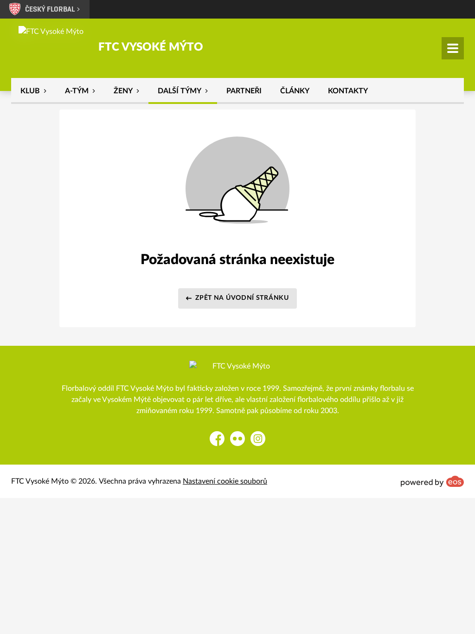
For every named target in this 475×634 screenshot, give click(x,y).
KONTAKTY (348, 91)
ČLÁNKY (294, 91)
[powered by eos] (432, 481)
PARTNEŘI (244, 91)
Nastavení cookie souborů (225, 481)
